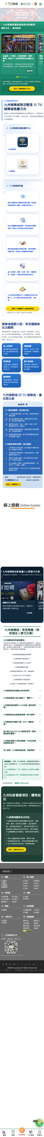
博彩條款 (37, 925)
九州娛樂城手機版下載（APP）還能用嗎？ (22, 671)
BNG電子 (15, 896)
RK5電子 (15, 899)
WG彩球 (26, 898)
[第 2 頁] (20, 76)
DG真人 (36, 883)
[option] (22, 15)
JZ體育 (3, 883)
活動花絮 (26, 928)
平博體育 (4, 885)
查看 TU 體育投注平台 (16, 849)
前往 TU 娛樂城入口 (13, 484)
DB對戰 (4, 922)
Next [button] (41, 14)
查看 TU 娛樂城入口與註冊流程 (23, 308)
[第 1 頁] (17, 76)
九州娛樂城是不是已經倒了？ (22, 659)
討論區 (36, 928)
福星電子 (4, 901)
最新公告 (5, 28)
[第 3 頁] (22, 76)
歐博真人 (37, 881)
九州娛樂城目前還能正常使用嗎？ (22, 654)
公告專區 (26, 923)
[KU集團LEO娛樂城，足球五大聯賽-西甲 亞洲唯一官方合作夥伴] (11, 3)
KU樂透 (25, 896)
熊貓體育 (4, 887)
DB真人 (36, 888)
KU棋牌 (4, 920)
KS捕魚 (25, 912)
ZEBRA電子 (5, 899)
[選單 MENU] (40, 4)
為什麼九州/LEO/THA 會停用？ (22, 675)
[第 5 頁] (27, 76)
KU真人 (25, 881)
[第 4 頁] (24, 76)
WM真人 (37, 886)
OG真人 (26, 883)
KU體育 (4, 881)
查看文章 (30, 71)
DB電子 (14, 901)
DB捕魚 (36, 912)
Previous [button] (3, 14)
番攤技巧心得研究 (9, 602)
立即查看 (29, 613)
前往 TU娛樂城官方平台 (22, 88)
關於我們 (26, 925)
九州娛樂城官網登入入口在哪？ (22, 663)
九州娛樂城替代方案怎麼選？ (22, 680)
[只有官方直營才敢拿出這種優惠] (22, 15)
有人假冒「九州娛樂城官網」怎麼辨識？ (22, 684)
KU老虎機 (4, 896)
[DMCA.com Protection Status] (27, 930)
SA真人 (25, 886)
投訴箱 (36, 923)
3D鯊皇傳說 (27, 910)
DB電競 (4, 910)
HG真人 (25, 888)
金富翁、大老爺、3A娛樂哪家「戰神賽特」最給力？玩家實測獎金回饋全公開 (18, 58)
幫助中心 (26, 920)
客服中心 (37, 920)
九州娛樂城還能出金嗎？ (22, 667)
